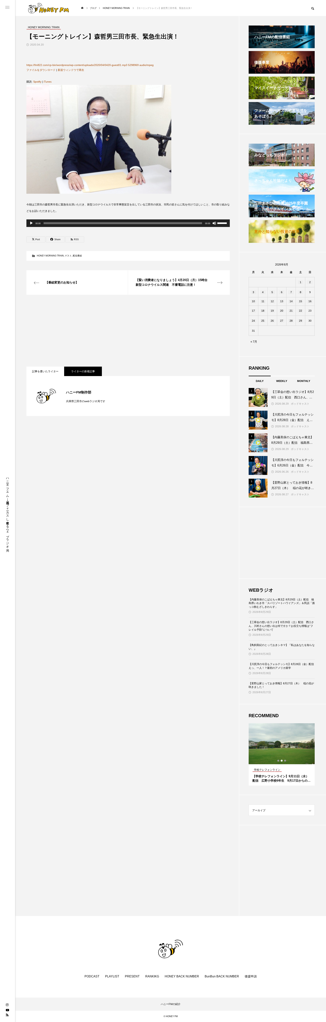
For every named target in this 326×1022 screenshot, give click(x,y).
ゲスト (68, 255)
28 (291, 320)
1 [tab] (278, 761)
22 (300, 310)
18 (262, 310)
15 (300, 301)
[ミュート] (214, 223)
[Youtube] (7, 1009)
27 (281, 320)
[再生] (31, 223)
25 (262, 320)
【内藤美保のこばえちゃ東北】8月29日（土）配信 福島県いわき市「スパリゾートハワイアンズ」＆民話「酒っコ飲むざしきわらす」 (282, 603)
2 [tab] (282, 761)
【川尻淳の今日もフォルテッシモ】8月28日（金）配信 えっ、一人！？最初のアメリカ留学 (282, 666)
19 (272, 310)
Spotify (37, 81)
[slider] (222, 222)
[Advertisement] (128, 330)
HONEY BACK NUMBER (182, 976)
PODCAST (92, 976)
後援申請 (251, 976)
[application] (128, 223)
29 (300, 320)
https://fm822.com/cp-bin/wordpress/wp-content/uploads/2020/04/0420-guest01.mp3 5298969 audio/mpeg (90, 65)
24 (253, 320)
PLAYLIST (112, 976)
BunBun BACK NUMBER (222, 976)
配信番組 (77, 255)
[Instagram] (7, 1005)
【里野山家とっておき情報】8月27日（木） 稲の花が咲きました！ (281, 685)
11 (262, 301)
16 (309, 301)
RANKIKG (152, 976)
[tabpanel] (282, 754)
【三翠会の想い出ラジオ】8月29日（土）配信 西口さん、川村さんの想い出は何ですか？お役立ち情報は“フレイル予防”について (281, 626)
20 (281, 310)
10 (253, 301)
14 (291, 301)
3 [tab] (285, 761)
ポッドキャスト (300, 403)
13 (281, 301)
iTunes (48, 81)
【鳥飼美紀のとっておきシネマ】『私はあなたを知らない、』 (282, 646)
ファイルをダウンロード (40, 69)
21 (291, 310)
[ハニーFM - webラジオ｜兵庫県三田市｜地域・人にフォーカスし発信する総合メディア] (48, 8)
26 (272, 320)
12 (272, 301)
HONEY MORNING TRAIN (50, 255)
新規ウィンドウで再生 (71, 69)
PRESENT (132, 976)
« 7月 (254, 341)
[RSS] (7, 1014)
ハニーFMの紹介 (171, 1004)
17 (253, 310)
